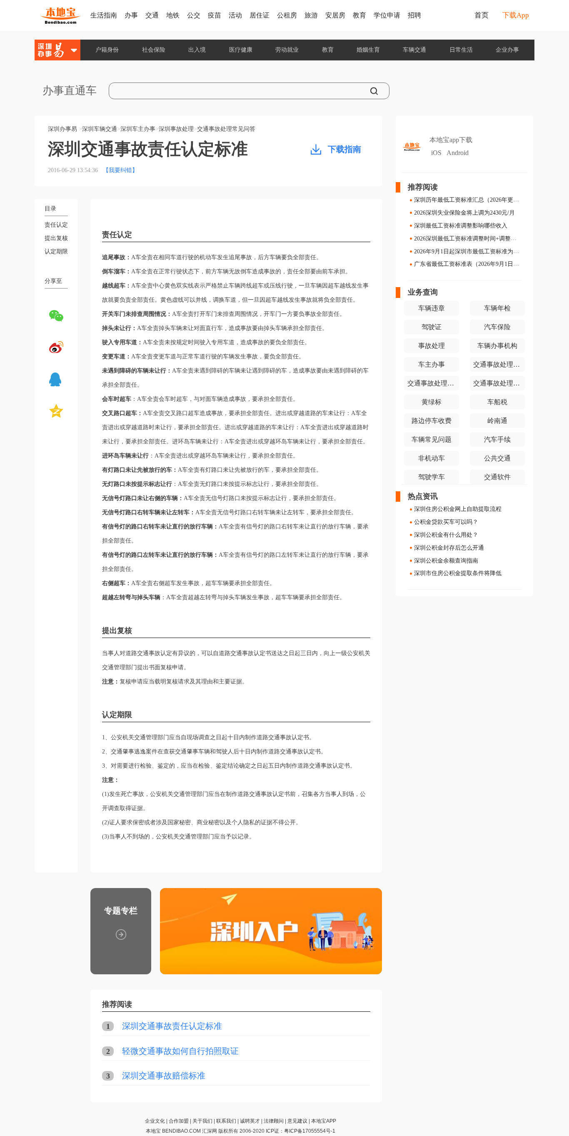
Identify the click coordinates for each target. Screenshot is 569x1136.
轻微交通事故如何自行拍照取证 (180, 1051)
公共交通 (497, 458)
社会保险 (153, 50)
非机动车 (431, 458)
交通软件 (497, 476)
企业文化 (155, 1121)
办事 (131, 15)
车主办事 (431, 364)
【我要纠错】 (120, 170)
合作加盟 (179, 1121)
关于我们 (202, 1121)
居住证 (260, 15)
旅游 (311, 15)
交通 (152, 15)
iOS (436, 152)
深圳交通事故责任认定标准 (172, 1026)
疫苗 (214, 15)
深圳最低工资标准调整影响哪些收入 (460, 226)
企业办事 (507, 50)
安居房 (335, 15)
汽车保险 (497, 326)
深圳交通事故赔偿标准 (163, 1075)
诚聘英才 (250, 1121)
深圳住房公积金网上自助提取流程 (458, 509)
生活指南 (103, 15)
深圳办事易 (62, 129)
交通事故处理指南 (433, 383)
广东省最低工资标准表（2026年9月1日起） (469, 264)
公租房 (287, 15)
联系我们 (226, 1121)
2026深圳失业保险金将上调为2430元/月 (464, 213)
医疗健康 (240, 50)
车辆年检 (497, 308)
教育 (359, 15)
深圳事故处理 (176, 129)
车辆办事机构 (497, 345)
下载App (515, 15)
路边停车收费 (432, 420)
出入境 (197, 50)
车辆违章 (431, 308)
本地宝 (153, 1131)
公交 (193, 15)
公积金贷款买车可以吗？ (446, 522)
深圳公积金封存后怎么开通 (449, 548)
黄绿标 (432, 401)
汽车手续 (497, 439)
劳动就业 (287, 50)
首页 (481, 15)
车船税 (497, 401)
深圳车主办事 (137, 129)
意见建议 (297, 1121)
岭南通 (497, 420)
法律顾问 (274, 1121)
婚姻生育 (368, 50)
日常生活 (461, 50)
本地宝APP (323, 1121)
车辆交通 (414, 50)
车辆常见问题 (432, 439)
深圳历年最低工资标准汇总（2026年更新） (469, 200)
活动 (235, 15)
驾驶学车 (431, 476)
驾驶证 (432, 326)
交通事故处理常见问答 (226, 129)
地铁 (173, 15)
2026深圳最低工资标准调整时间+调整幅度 (468, 238)
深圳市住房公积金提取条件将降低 (458, 573)
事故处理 (431, 345)
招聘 (414, 15)
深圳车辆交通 (99, 129)
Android (458, 152)
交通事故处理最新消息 (499, 364)
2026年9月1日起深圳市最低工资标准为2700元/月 (476, 251)
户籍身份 (107, 50)
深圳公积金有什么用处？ (446, 535)
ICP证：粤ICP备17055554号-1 (300, 1131)
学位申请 (387, 15)
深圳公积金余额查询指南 (446, 560)
